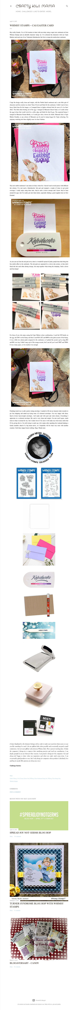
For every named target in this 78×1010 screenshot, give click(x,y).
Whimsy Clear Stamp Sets (54, 778)
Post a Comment (15, 792)
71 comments (17, 910)
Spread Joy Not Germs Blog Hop (30, 832)
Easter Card (26, 778)
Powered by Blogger (41, 1000)
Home (18, 11)
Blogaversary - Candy (24, 963)
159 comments (17, 836)
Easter (21, 778)
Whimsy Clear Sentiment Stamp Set (38, 778)
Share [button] (11, 775)
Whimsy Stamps (14, 781)
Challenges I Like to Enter (33, 11)
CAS (18, 778)
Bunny (15, 778)
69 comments (17, 967)
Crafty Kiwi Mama (35, 6)
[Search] (67, 6)
